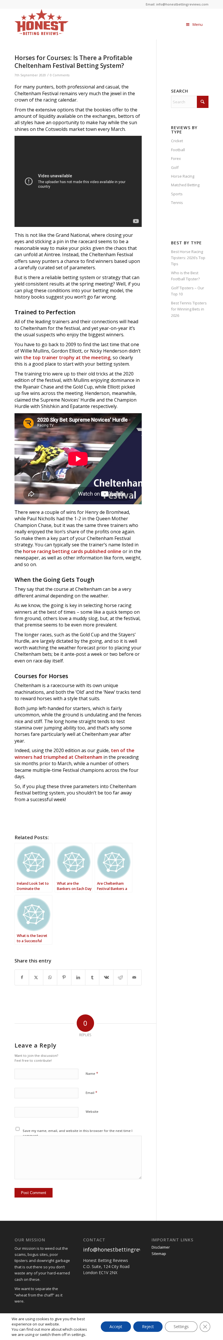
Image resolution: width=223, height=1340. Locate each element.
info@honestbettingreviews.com (124, 1249)
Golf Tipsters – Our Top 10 (187, 291)
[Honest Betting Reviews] (63, 22)
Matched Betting (185, 184)
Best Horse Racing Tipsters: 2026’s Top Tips (188, 258)
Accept (115, 1326)
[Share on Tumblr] (92, 977)
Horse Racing (182, 176)
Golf (175, 167)
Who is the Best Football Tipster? (185, 275)
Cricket (177, 140)
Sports (177, 193)
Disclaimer (161, 1247)
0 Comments (59, 75)
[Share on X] (36, 977)
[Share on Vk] (106, 977)
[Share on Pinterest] (64, 977)
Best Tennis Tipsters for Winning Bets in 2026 (189, 309)
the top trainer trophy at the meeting (66, 357)
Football (178, 149)
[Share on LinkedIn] (78, 977)
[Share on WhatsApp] (50, 977)
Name (92, 1073)
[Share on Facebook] (22, 977)
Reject (148, 1326)
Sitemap (159, 1253)
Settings (181, 1326)
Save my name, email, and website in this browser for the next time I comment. (77, 1133)
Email (91, 1092)
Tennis (177, 202)
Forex (176, 158)
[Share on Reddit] (120, 977)
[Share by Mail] (134, 977)
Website (92, 1111)
